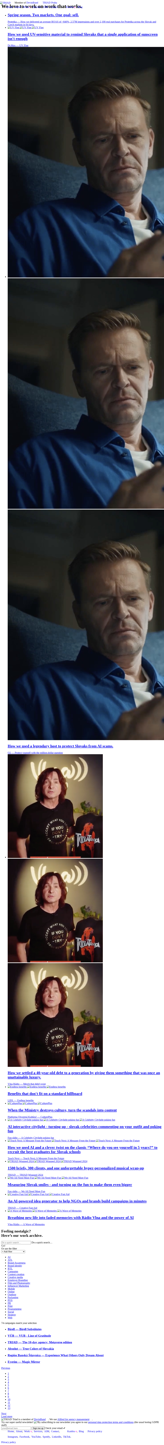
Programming (14, 1309)
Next (3, 1413)
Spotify (46, 1436)
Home (9, 7)
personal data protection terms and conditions (111, 1422)
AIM (45, 7)
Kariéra (70, 7)
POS (10, 1300)
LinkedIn (56, 1436)
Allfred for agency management (73, 1419)
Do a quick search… (42, 1242)
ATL (10, 1260)
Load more (6, 1416)
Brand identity (15, 1265)
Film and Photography (19, 1283)
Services (37, 7)
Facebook (24, 1436)
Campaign (13, 1271)
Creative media (15, 1277)
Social (11, 1311)
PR (9, 1303)
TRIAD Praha (50, 2)
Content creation (16, 1274)
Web (10, 1317)
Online (11, 1291)
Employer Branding (18, 1280)
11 (9, 1402)
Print (10, 1306)
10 (9, 1399)
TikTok (66, 1436)
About (18, 7)
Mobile (11, 1288)
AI (9, 1257)
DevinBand (32, 2)
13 (9, 1408)
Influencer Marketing (18, 1286)
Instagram (13, 1436)
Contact (54, 7)
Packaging (13, 1297)
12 (9, 1405)
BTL (10, 1268)
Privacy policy (95, 1431)
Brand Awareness (16, 1262)
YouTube (36, 1436)
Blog (80, 7)
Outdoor (12, 1294)
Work (26, 7)
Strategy (12, 1314)
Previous (5, 1368)
